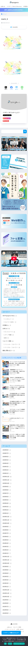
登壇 (6, 338)
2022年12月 (7, 590)
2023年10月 (7, 563)
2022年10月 (7, 596)
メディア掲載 (8, 334)
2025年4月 (7, 503)
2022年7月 (6, 606)
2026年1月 (6, 473)
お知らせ (3, 6)
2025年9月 (6, 486)
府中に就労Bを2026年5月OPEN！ (14, 10)
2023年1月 (6, 586)
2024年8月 (6, 530)
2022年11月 (7, 593)
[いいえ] (26, 641)
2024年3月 (6, 546)
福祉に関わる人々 (9, 350)
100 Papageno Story (9, 315)
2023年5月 (6, 576)
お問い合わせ (19, 629)
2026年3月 (6, 466)
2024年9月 (6, 526)
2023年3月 (6, 583)
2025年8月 (6, 490)
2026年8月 (6, 450)
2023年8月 (7, 570)
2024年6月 (6, 536)
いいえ (10, 643)
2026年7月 (6, 453)
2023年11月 (7, 560)
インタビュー (8, 319)
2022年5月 (6, 613)
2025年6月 (6, 496)
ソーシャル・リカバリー (12, 344)
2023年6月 (6, 573)
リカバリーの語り (10, 322)
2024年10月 (7, 523)
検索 (25, 131)
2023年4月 (7, 580)
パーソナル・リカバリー (12, 347)
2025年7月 (6, 493)
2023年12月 (7, 556)
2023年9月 (6, 566)
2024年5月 (6, 540)
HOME (15, 624)
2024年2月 (6, 550)
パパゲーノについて (10, 629)
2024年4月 (6, 543)
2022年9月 (6, 600)
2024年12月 (7, 516)
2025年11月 (7, 480)
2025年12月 (7, 476)
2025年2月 (6, 510)
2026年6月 (6, 456)
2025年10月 (7, 483)
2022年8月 (6, 603)
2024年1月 (6, 553)
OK (5, 643)
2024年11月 (7, 520)
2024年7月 (6, 533)
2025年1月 (6, 513)
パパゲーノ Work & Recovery (14, 6)
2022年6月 (6, 610)
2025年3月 (7, 506)
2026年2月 (6, 470)
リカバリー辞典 (8, 341)
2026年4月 (6, 463)
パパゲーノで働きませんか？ (11, 632)
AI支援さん (7, 325)
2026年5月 (6, 460)
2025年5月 (6, 500)
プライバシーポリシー (19, 643)
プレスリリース (9, 331)
